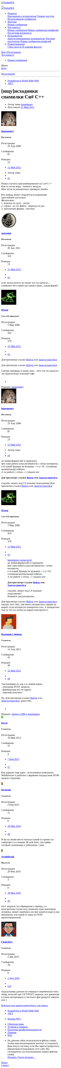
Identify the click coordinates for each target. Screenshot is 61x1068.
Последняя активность (20, 33)
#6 (9, 678)
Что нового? (14, 27)
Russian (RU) (14, 1018)
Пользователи (15, 35)
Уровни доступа (45, 16)
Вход (4, 68)
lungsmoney (27, 104)
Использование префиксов (22, 19)
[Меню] (2, 6)
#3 (9, 354)
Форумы (12, 21)
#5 (9, 554)
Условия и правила (18, 1027)
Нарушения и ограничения (22, 16)
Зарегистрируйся (48, 359)
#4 (9, 455)
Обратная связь (16, 1024)
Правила (12, 13)
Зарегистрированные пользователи (26, 38)
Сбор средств (15, 47)
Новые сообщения (17, 24)
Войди (29, 359)
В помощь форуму (32, 47)
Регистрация (8, 74)
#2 (9, 277)
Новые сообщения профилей (43, 30)
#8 (9, 834)
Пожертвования (16, 44)
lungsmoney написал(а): (20, 560)
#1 (9, 178)
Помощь (12, 1032)
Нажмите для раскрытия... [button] (21, 596)
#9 (9, 901)
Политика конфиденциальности (25, 1029)
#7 (9, 767)
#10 (9, 986)
